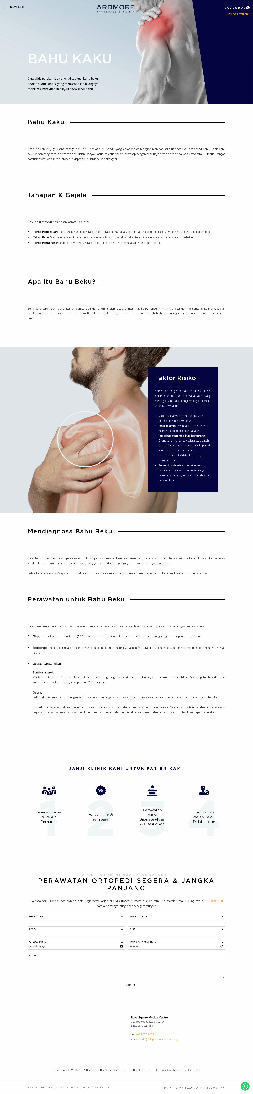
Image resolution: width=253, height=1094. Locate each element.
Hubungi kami (216, 1088)
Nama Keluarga (176, 916)
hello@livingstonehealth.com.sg (158, 1039)
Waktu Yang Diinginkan (176, 942)
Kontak (76, 929)
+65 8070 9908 (145, 1034)
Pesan (32, 955)
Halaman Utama (173, 1088)
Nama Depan (76, 916)
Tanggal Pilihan (76, 942)
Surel (176, 929)
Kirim (131, 985)
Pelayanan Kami (195, 1088)
